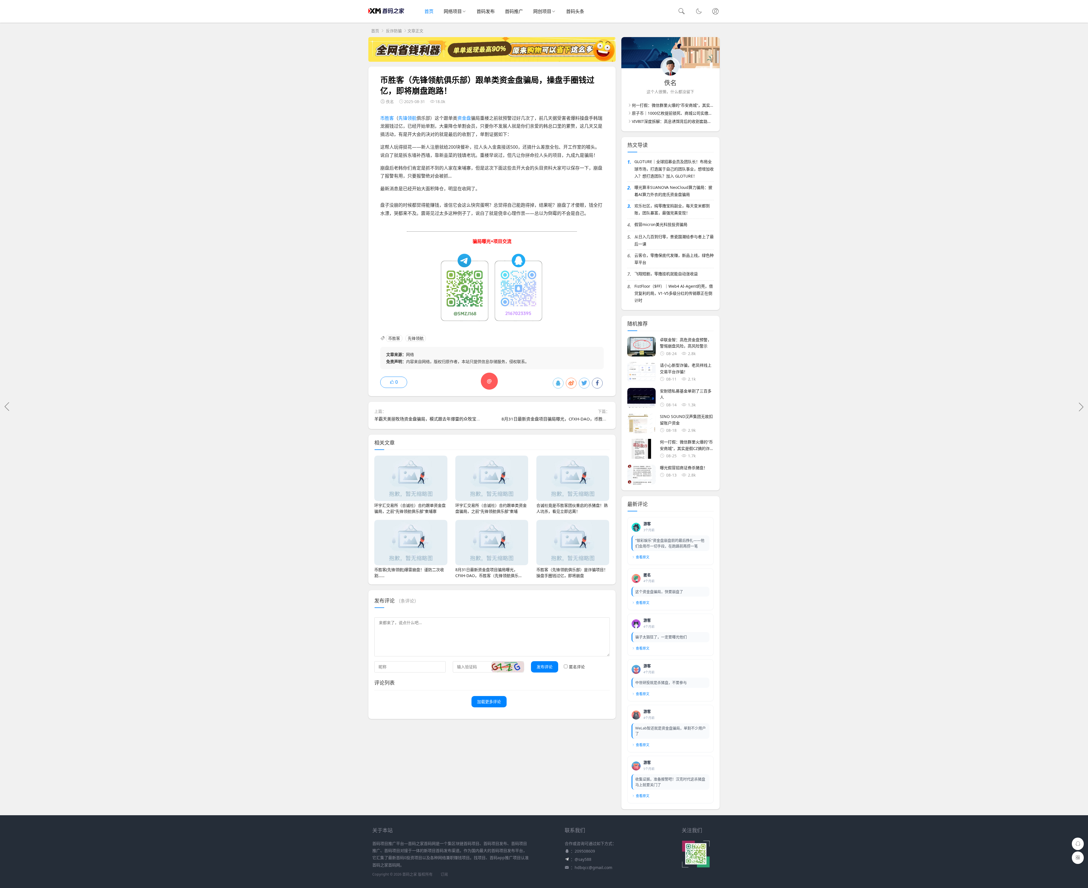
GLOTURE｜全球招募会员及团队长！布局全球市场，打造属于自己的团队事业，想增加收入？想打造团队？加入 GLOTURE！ (674, 168)
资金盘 (464, 118)
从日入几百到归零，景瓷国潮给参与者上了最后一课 (674, 240)
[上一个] (7, 407)
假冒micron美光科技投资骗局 (660, 224)
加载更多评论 (489, 701)
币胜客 (387, 118)
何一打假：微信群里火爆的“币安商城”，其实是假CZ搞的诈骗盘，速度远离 (697, 105)
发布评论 (544, 666)
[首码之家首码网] (386, 17)
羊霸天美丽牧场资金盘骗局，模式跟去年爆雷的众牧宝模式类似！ (436, 419)
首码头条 (575, 11)
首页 (429, 11)
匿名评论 (577, 666)
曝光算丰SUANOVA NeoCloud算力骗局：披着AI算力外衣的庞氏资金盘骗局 (673, 191)
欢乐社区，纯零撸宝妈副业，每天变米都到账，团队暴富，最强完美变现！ (672, 209)
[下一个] (1081, 407)
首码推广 (514, 11)
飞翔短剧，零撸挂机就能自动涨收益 (666, 273)
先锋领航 (407, 118)
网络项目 (453, 11)
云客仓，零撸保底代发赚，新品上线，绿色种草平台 (674, 259)
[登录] (715, 12)
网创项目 (542, 11)
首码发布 (486, 11)
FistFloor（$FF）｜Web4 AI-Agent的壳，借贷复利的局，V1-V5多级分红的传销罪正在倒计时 (673, 293)
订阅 (444, 874)
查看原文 (642, 557)
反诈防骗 (394, 30)
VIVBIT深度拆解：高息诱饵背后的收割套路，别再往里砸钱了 (685, 121)
